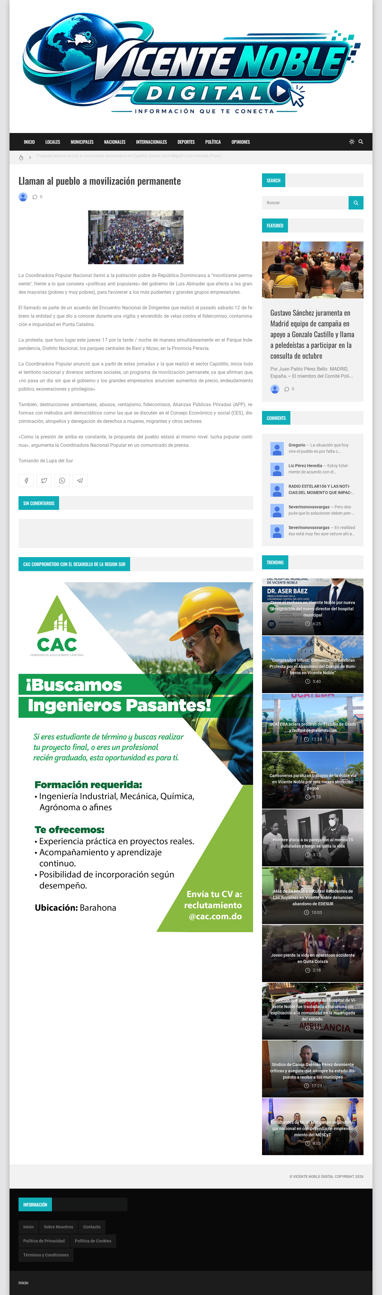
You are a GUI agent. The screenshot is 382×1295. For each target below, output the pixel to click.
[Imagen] (312, 270)
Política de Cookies (93, 1241)
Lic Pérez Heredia (305, 465)
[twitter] (44, 480)
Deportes (186, 141)
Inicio (29, 141)
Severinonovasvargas (309, 506)
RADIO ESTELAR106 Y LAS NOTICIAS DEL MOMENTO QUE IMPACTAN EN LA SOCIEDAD (320, 492)
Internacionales (151, 141)
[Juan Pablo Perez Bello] (23, 196)
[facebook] (26, 480)
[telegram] (80, 480)
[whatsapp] (62, 480)
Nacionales (114, 141)
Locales (52, 141)
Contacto (92, 1226)
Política (213, 141)
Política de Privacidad (44, 1241)
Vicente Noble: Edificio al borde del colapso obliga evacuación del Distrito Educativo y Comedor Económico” (134, 157)
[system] (352, 142)
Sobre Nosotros (58, 1226)
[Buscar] (360, 142)
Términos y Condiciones (46, 1255)
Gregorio (297, 445)
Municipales (82, 141)
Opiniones (241, 141)
